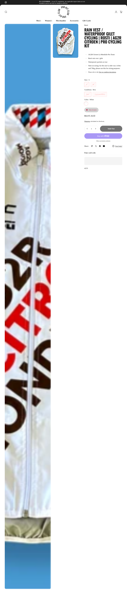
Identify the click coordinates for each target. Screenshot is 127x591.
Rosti (86, 25)
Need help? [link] (118, 146)
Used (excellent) (100, 94)
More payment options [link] (103, 141)
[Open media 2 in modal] (65, 41)
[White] (86, 103)
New (87, 94)
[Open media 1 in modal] (28, 306)
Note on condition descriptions (107, 72)
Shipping (87, 121)
